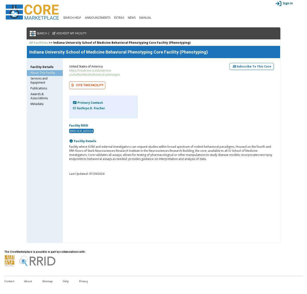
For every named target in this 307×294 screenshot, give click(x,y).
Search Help (72, 18)
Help (66, 281)
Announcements (97, 18)
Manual (145, 18)
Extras (119, 18)
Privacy (83, 281)
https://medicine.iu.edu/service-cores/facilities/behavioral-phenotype (94, 72)
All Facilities (38, 43)
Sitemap (47, 281)
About (28, 281)
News (132, 18)
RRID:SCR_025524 (81, 131)
